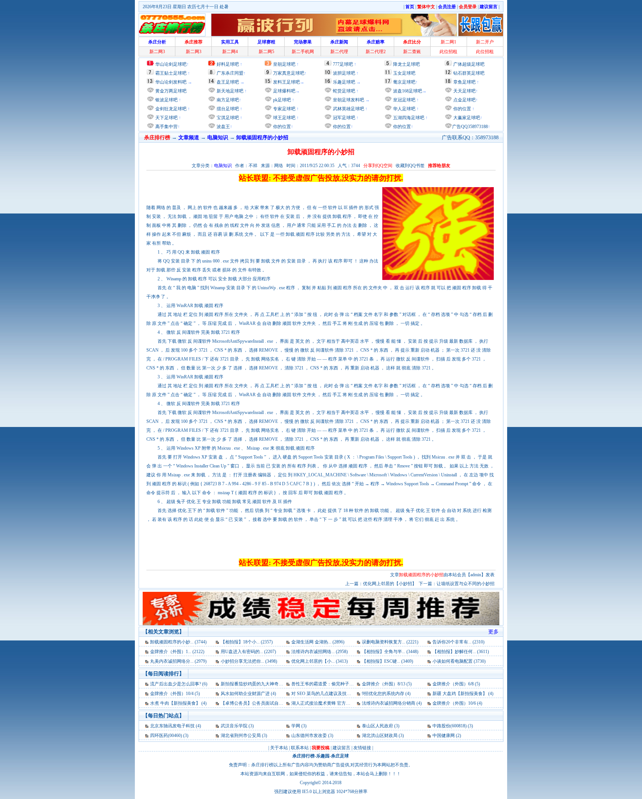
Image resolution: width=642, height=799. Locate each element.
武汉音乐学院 (234, 725)
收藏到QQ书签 (410, 165)
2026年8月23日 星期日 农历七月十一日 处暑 (185, 6)
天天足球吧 (464, 91)
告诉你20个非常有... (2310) (458, 642)
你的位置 (281, 126)
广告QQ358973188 (470, 126)
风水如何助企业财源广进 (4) (248, 693)
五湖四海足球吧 (408, 117)
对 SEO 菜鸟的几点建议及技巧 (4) (324, 693)
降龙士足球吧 (406, 64)
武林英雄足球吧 (348, 108)
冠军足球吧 (343, 117)
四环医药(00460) (166, 735)
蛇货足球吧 (344, 91)
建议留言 (341, 747)
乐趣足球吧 (344, 82)
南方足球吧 (227, 99)
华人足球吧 (403, 108)
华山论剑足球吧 (171, 64)
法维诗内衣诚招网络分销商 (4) (392, 703)
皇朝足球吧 (284, 64)
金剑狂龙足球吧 (170, 108)
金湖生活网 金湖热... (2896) (317, 642)
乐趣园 (323, 756)
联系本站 (300, 747)
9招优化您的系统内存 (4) (386, 693)
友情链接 (362, 747)
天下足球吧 (166, 117)
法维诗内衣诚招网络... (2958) (319, 651)
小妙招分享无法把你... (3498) (249, 661)
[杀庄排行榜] (172, 24)
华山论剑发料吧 (171, 82)
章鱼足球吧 (464, 82)
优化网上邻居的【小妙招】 (389, 583)
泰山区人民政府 (377, 725)
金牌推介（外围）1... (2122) (177, 651)
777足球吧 (343, 64)
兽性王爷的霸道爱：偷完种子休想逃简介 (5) (334, 684)
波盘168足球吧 (407, 91)
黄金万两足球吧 (171, 91)
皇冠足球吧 (403, 99)
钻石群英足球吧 (468, 73)
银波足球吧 (166, 99)
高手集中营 (166, 126)
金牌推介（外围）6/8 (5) (456, 684)
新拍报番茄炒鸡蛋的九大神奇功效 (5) (257, 684)
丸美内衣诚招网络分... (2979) (178, 661)
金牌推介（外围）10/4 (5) (175, 693)
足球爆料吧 (284, 91)
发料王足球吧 (286, 82)
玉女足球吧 (404, 73)
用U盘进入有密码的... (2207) (248, 651)
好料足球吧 (228, 64)
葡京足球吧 (404, 82)
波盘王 (222, 126)
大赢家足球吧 (466, 117)
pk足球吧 (281, 99)
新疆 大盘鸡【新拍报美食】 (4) (462, 693)
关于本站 (279, 747)
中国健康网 (443, 735)
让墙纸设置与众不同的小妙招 (466, 583)
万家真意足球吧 (288, 73)
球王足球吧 (283, 117)
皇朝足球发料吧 (348, 99)
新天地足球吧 (229, 91)
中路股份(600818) (449, 725)
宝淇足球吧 (228, 117)
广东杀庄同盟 (230, 73)
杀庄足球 (340, 756)
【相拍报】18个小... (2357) (247, 642)
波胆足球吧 (344, 73)
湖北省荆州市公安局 (241, 735)
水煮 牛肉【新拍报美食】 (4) (178, 703)
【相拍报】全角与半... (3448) (390, 651)
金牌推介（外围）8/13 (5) (387, 684)
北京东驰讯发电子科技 (172, 725)
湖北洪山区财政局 (380, 735)
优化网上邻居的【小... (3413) (319, 661)
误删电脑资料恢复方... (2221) (390, 642)
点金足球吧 (464, 99)
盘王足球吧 (228, 82)
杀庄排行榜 (303, 756)
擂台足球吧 (227, 108)
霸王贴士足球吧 (171, 73)
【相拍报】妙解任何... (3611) (460, 651)
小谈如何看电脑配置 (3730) (459, 661)
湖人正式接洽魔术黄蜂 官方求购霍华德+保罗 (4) (338, 703)
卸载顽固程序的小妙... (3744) (178, 642)
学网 (295, 725)
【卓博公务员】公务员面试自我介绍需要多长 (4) (268, 703)
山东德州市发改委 (309, 735)
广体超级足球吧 (468, 64)
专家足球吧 (283, 108)
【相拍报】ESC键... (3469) (387, 661)
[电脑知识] (147, 642)
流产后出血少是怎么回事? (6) (178, 684)
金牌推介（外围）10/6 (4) (457, 703)
